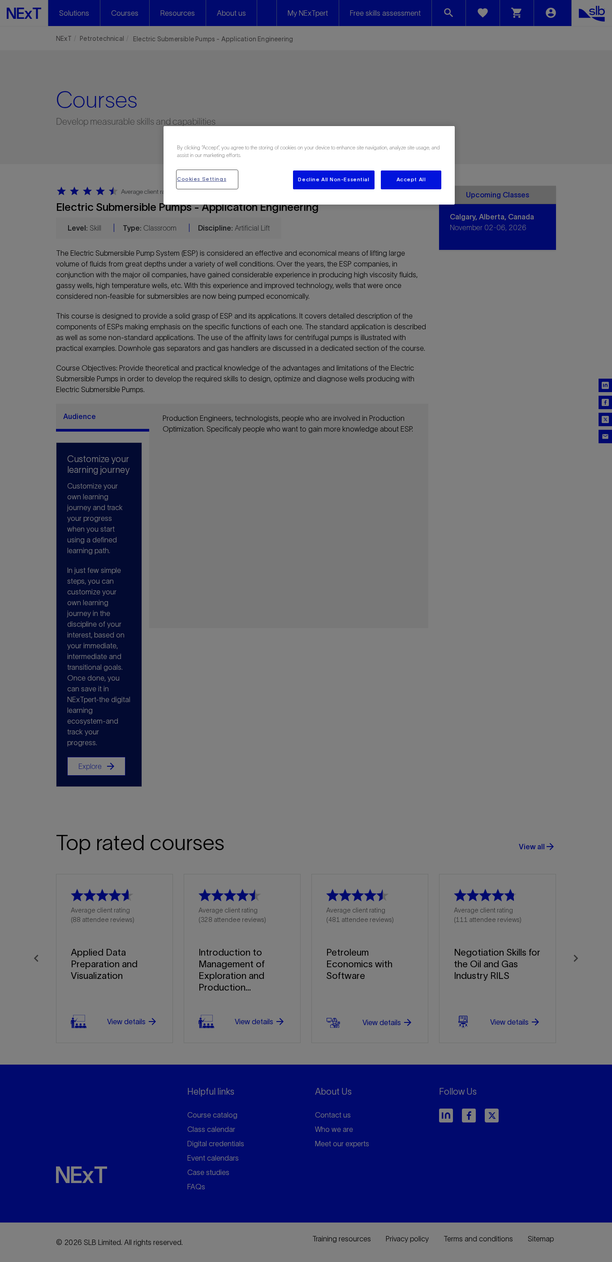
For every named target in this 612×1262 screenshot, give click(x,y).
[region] (309, 165)
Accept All (411, 179)
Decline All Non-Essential (333, 179)
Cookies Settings (201, 179)
